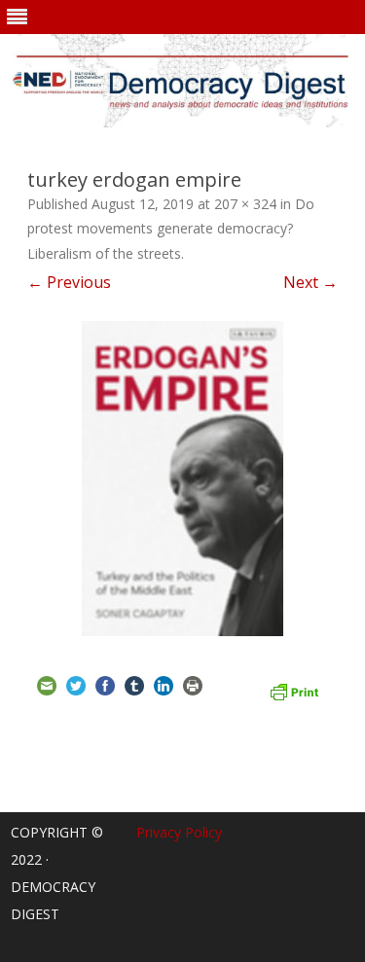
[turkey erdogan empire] (182, 478)
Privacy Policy (179, 832)
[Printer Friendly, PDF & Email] (294, 689)
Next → (310, 282)
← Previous (69, 282)
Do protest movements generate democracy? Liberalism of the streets (170, 229)
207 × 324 (245, 204)
